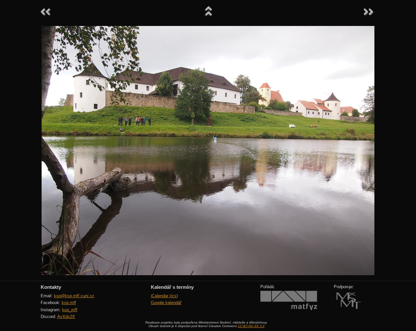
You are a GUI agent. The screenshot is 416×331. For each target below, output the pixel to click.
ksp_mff (69, 309)
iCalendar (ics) (164, 295)
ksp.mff (69, 302)
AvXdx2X (66, 316)
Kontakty (51, 287)
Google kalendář (166, 302)
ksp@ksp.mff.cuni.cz (74, 295)
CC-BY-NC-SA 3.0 (251, 326)
